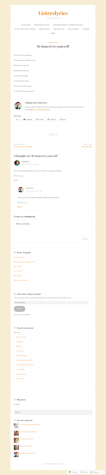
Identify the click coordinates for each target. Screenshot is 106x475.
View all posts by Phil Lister (41, 109)
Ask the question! (21, 374)
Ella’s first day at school (25, 29)
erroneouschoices (25, 425)
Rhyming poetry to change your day (68, 25)
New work (53, 42)
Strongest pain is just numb (24, 360)
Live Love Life (58, 29)
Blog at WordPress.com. (53, 464)
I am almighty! (20, 369)
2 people (22, 176)
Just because (20, 351)
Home (53, 33)
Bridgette (25, 161)
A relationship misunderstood (25, 365)
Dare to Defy (44, 29)
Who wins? (19, 346)
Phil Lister (30, 188)
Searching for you (42, 25)
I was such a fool (21, 337)
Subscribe (19, 309)
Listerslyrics (53, 13)
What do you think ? (21, 356)
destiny (22, 439)
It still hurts (19, 342)
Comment (85, 239)
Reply (16, 180)
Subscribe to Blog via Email (29, 294)
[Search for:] (53, 412)
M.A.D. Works (24, 432)
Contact (86, 29)
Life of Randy (73, 29)
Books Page (26, 25)
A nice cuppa (20, 379)
